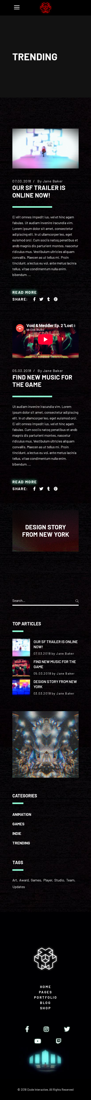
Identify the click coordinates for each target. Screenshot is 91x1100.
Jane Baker (53, 181)
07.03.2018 (21, 181)
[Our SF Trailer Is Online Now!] (45, 148)
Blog (45, 1003)
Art (14, 880)
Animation (21, 814)
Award (24, 880)
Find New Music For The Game (42, 380)
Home (45, 987)
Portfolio (45, 997)
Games (18, 824)
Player (47, 880)
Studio (59, 880)
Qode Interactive (37, 1089)
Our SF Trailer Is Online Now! (38, 191)
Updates (18, 887)
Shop (45, 1008)
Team (70, 880)
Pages (45, 992)
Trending (21, 843)
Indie (16, 833)
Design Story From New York (45, 530)
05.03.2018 (22, 370)
